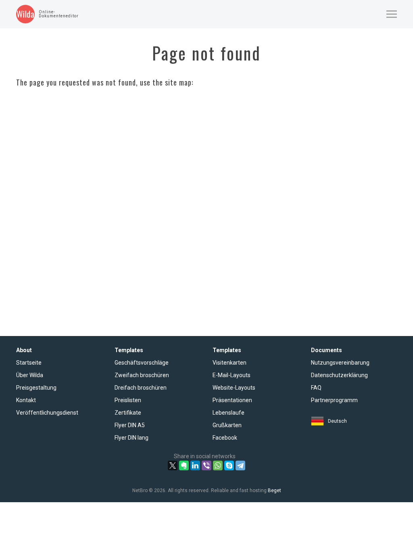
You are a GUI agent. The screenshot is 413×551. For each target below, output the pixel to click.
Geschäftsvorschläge (142, 362)
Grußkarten (227, 425)
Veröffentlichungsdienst (47, 412)
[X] (172, 465)
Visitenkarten (229, 362)
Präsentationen (232, 400)
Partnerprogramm (334, 400)
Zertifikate (128, 412)
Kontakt (26, 400)
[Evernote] (184, 465)
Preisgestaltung (36, 387)
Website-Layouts (234, 387)
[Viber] (206, 465)
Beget (274, 490)
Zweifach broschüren (142, 375)
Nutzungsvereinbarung (340, 362)
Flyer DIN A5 (130, 425)
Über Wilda (29, 375)
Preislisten (128, 400)
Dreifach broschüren (141, 387)
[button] (391, 14)
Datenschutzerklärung (339, 375)
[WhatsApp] (218, 465)
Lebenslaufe (228, 412)
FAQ (316, 387)
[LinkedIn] (195, 465)
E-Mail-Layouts (231, 375)
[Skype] (229, 465)
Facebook (225, 437)
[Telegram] (240, 465)
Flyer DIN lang (131, 437)
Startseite (29, 362)
